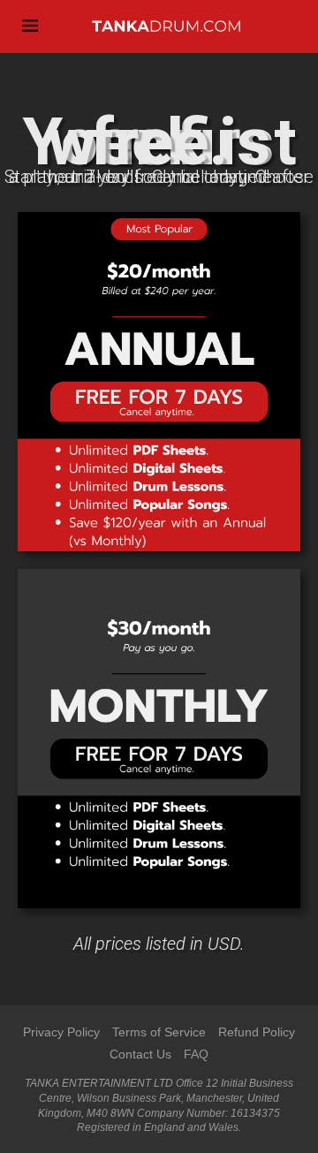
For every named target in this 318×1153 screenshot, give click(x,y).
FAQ (196, 1054)
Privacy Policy (61, 1032)
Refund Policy (256, 1032)
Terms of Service (159, 1032)
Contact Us (140, 1054)
